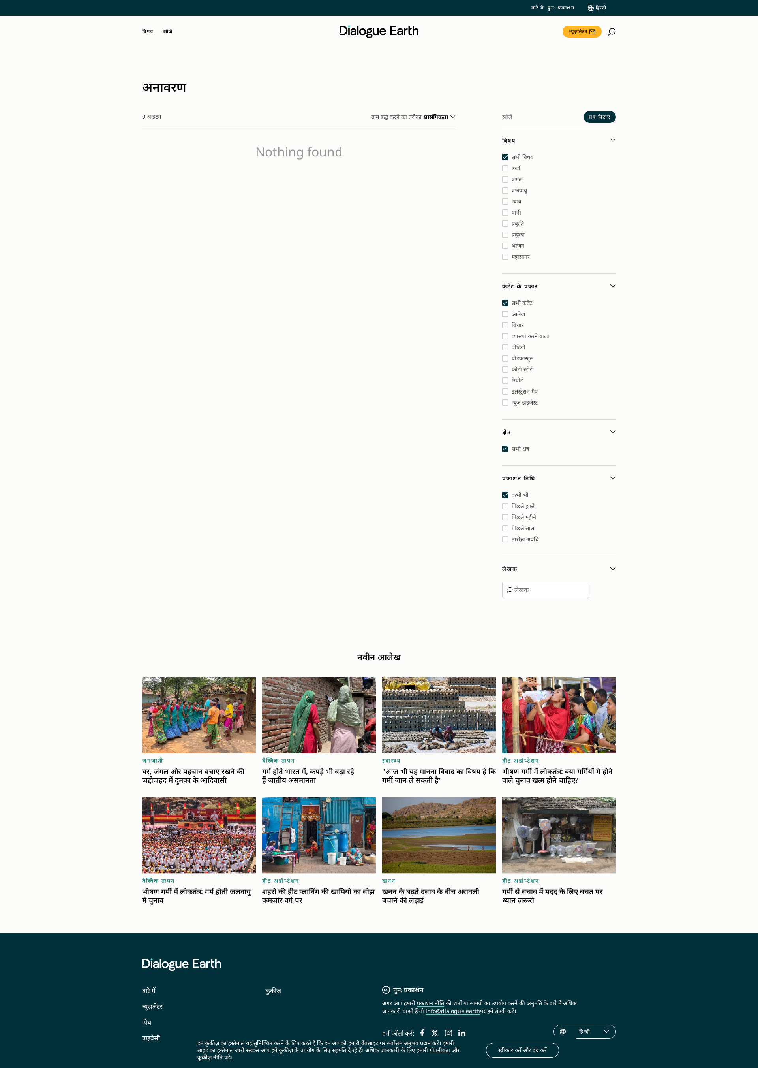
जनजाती (152, 760)
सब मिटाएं (600, 116)
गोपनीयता (440, 1050)
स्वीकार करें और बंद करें (522, 1050)
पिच (146, 1022)
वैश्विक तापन (278, 760)
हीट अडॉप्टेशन (520, 760)
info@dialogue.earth (453, 1011)
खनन (389, 880)
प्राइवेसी (151, 1038)
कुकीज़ (273, 990)
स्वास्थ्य (391, 760)
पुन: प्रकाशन (561, 8)
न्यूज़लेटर (578, 31)
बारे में (537, 8)
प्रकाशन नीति (430, 1003)
